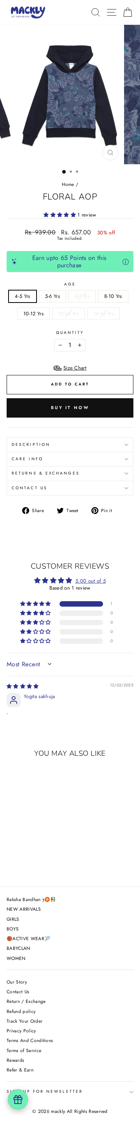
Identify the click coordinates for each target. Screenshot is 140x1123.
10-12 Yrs (33, 313)
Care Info (27, 459)
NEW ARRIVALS (24, 909)
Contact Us (29, 488)
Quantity (70, 332)
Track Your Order (24, 1021)
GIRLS (13, 919)
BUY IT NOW (70, 407)
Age (70, 284)
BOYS (13, 928)
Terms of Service (24, 1050)
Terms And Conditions (30, 1040)
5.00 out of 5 (90, 581)
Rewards (15, 1060)
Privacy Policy (21, 1030)
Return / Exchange (26, 1001)
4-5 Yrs (22, 296)
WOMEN (16, 958)
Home (68, 184)
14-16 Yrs (103, 313)
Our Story (17, 982)
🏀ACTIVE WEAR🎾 (28, 938)
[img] (23, 686)
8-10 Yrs (113, 296)
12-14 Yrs (68, 313)
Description (31, 444)
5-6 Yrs (52, 296)
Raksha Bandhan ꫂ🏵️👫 (31, 899)
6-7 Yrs (82, 296)
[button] (60, 214)
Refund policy (21, 1011)
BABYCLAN (18, 948)
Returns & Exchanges (46, 473)
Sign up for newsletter (45, 1091)
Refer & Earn (20, 1069)
